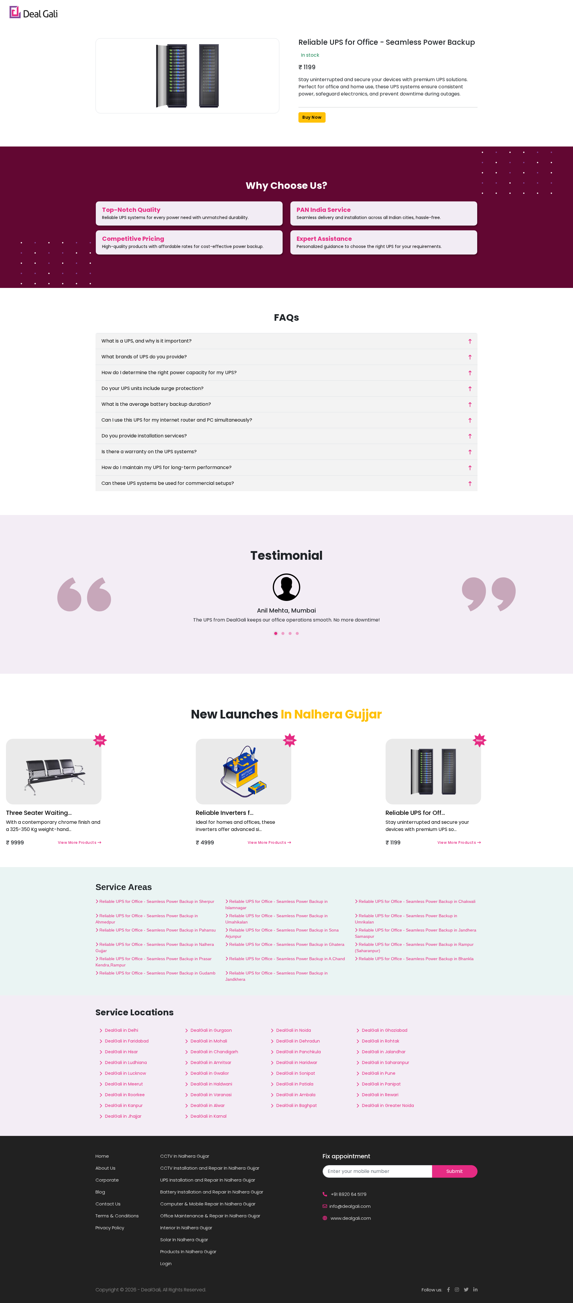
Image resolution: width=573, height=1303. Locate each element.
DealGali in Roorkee (125, 1095)
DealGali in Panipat (381, 1084)
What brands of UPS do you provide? (144, 356)
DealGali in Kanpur (124, 1105)
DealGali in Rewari (380, 1095)
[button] (275, 633)
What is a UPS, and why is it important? (146, 340)
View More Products (78, 842)
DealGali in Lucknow (125, 1073)
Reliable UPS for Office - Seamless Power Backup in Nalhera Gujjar (155, 947)
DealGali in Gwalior (210, 1073)
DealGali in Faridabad (127, 1041)
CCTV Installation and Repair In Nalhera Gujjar (209, 1168)
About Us (105, 1168)
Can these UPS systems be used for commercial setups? (167, 483)
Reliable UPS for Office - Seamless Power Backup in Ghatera (286, 944)
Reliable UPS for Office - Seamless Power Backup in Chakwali (416, 901)
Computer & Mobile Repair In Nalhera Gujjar (207, 1204)
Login (166, 1263)
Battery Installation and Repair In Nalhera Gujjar (211, 1192)
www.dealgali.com (350, 1218)
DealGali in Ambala (295, 1095)
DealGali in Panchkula (298, 1052)
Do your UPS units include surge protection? (152, 388)
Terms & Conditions (117, 1216)
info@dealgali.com (350, 1206)
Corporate (107, 1180)
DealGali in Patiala (294, 1084)
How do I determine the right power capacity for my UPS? (169, 372)
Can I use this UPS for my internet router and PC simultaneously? (176, 420)
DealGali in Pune (378, 1073)
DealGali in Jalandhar (384, 1052)
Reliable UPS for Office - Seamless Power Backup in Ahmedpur (147, 918)
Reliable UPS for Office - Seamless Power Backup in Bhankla (416, 958)
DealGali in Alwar (208, 1105)
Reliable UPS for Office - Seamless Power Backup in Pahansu (157, 930)
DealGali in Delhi (121, 1030)
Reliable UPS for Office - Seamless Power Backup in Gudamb (156, 973)
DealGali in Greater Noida (388, 1105)
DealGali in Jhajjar (123, 1116)
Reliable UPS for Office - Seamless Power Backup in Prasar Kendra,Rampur (154, 961)
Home (102, 1156)
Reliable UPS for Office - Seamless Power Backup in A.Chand (286, 958)
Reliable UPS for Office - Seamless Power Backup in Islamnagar (276, 904)
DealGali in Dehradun (298, 1041)
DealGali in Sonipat (295, 1073)
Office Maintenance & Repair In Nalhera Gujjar (210, 1216)
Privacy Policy (110, 1228)
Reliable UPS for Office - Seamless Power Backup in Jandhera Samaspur (415, 933)
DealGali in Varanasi (211, 1095)
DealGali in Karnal (209, 1116)
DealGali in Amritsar (211, 1062)
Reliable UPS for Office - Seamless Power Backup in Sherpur (156, 901)
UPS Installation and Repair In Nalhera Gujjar (207, 1180)
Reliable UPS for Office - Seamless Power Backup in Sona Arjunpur (282, 933)
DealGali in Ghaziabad (384, 1030)
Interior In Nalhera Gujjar (186, 1228)
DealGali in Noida (293, 1030)
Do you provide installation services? (144, 435)
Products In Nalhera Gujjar (188, 1251)
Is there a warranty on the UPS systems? (149, 451)
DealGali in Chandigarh (214, 1052)
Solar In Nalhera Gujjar (184, 1239)
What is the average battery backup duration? (156, 404)
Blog (100, 1192)
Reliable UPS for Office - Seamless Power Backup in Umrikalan (406, 918)
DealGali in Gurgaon (211, 1030)
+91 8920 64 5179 (347, 1194)
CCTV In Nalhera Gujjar (184, 1156)
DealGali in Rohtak (380, 1041)
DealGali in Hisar (121, 1052)
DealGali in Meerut (124, 1084)
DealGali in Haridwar (296, 1062)
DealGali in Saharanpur (385, 1062)
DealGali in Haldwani (211, 1084)
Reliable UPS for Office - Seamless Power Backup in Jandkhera (276, 976)
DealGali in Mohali (209, 1041)
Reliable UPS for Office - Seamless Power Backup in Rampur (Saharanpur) (414, 947)
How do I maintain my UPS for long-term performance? (166, 467)
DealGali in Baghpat (296, 1105)
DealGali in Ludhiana (126, 1062)
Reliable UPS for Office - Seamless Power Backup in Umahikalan (276, 918)
